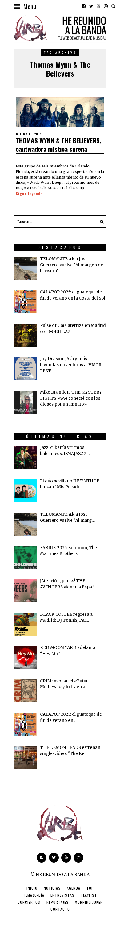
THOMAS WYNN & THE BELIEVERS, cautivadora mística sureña (58, 144)
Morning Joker (89, 902)
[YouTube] (98, 6)
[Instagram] (106, 6)
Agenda (73, 888)
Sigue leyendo (29, 193)
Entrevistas (62, 895)
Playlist (89, 895)
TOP (90, 888)
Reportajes (57, 902)
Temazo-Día (33, 895)
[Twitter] (91, 6)
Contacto (60, 909)
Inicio (32, 888)
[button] (100, 221)
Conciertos (29, 902)
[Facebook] (83, 6)
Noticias (52, 888)
